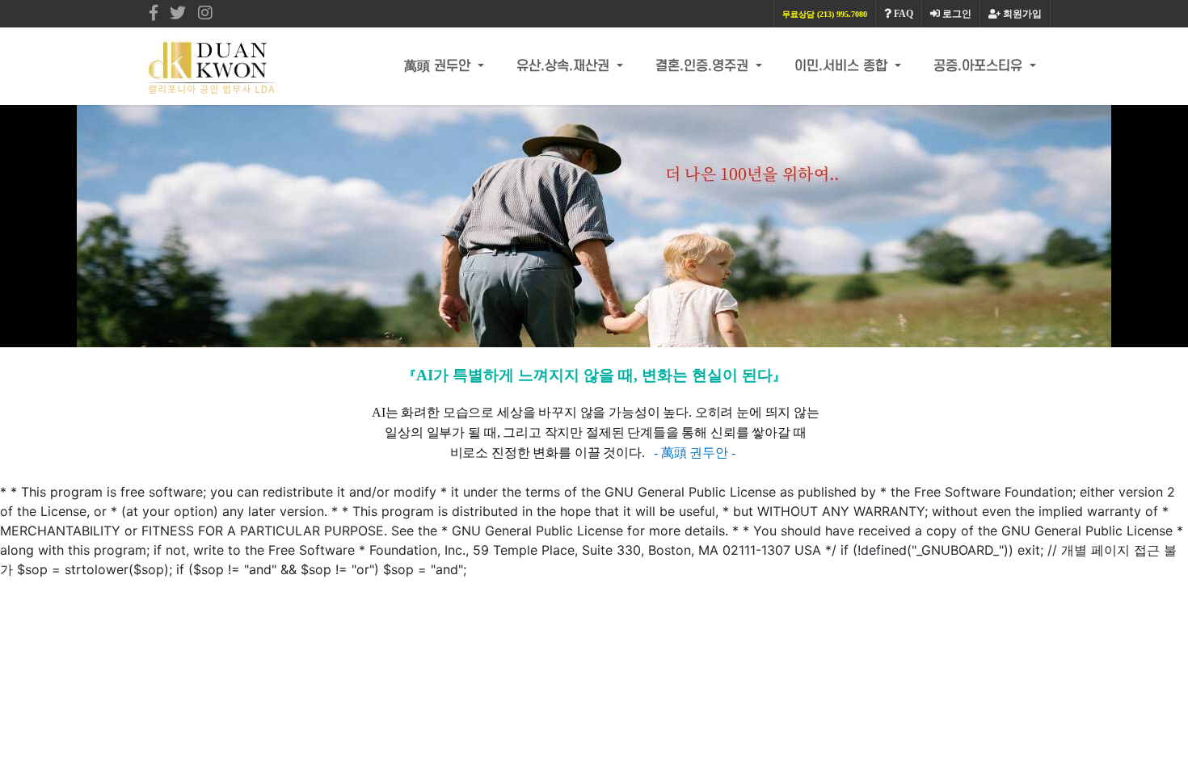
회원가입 (1021, 13)
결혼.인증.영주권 (703, 66)
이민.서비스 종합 (842, 66)
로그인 (955, 13)
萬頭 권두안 (439, 66)
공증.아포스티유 (979, 66)
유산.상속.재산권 (564, 66)
